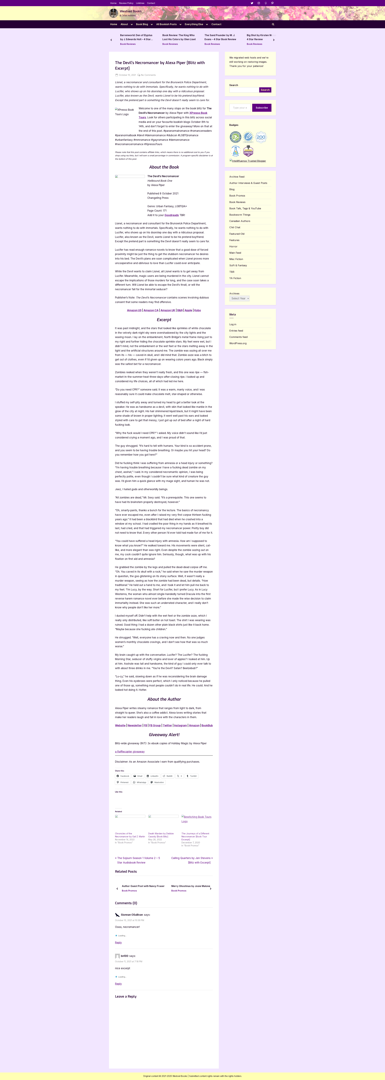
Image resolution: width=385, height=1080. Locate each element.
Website (120, 725)
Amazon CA (151, 310)
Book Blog (142, 24)
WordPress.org (237, 343)
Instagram (180, 725)
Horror (233, 246)
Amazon (194, 725)
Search (233, 85)
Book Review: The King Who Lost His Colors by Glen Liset (175, 37)
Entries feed (236, 330)
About (124, 24)
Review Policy (126, 3)
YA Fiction (235, 278)
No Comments (148, 75)
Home (113, 3)
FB (145, 725)
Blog (231, 189)
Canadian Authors (239, 221)
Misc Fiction (236, 259)
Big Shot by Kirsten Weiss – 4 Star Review (259, 37)
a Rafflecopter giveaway (130, 751)
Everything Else (194, 24)
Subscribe (262, 107)
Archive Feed (236, 176)
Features (234, 240)
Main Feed (235, 252)
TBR (231, 271)
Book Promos (151, 890)
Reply (118, 942)
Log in (232, 324)
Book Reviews (124, 44)
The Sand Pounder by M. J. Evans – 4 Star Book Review (217, 37)
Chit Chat (234, 227)
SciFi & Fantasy (238, 265)
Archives (234, 293)
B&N (180, 310)
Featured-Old (236, 233)
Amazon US (134, 310)
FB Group (155, 725)
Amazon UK (168, 310)
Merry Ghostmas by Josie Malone (163, 886)
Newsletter (135, 725)
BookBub (207, 725)
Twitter (167, 725)
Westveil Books (131, 11)
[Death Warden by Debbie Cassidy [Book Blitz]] (163, 823)
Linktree (140, 3)
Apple (188, 310)
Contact (151, 3)
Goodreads (172, 215)
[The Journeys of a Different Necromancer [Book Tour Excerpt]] (197, 823)
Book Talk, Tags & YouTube (245, 208)
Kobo (197, 310)
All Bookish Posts (166, 24)
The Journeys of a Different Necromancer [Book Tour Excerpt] (195, 836)
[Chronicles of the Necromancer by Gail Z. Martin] (130, 823)
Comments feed (238, 336)
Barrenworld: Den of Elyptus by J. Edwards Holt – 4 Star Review (133, 38)
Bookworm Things (239, 214)
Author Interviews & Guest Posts (248, 182)
